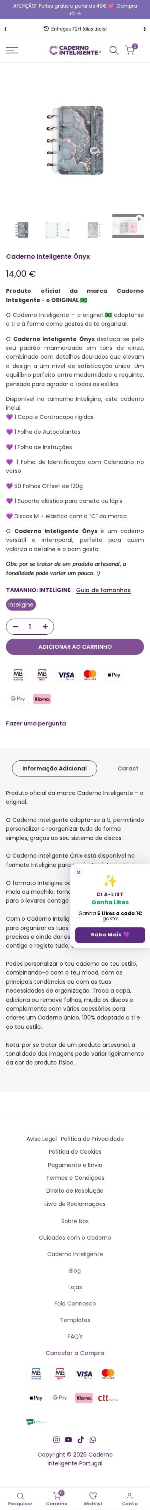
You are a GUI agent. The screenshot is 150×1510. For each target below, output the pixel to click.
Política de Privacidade (92, 1139)
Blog (75, 1270)
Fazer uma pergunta (36, 723)
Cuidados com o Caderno (75, 1237)
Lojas (75, 1287)
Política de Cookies (75, 1152)
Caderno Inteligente (75, 1254)
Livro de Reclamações (75, 1204)
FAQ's (75, 1336)
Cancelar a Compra (75, 1353)
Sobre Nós (75, 1221)
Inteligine (21, 605)
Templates (75, 1320)
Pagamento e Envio (75, 1165)
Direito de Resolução (75, 1191)
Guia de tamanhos (103, 590)
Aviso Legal (41, 1139)
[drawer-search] (114, 50)
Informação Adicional (54, 768)
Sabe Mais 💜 (110, 934)
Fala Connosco (75, 1303)
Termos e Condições (75, 1178)
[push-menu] (12, 50)
